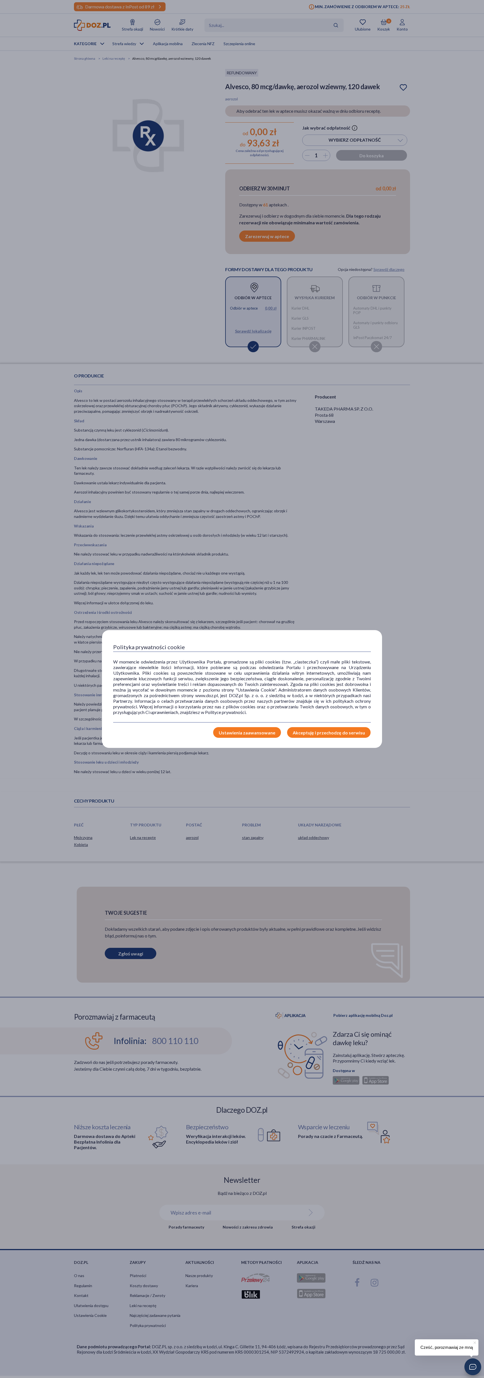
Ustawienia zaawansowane (247, 732)
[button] (472, 1366)
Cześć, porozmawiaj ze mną (446, 1347)
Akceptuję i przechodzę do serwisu (329, 732)
